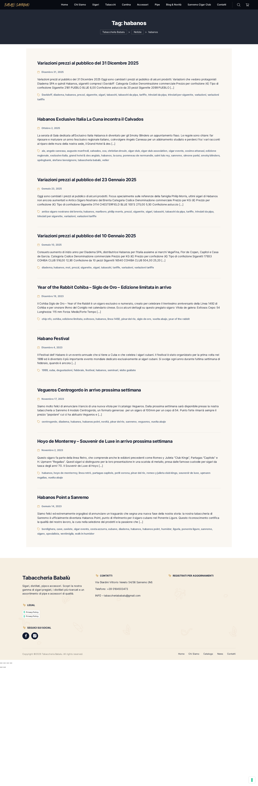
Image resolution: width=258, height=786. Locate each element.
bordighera (48, 529)
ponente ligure (191, 529)
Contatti (231, 653)
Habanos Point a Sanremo (63, 497)
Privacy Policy (32, 612)
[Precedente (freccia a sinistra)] (1, 667)
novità (105, 421)
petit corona (122, 472)
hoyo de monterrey (65, 472)
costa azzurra (98, 529)
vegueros (144, 421)
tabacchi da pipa (128, 94)
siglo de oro (144, 318)
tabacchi (112, 94)
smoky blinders (210, 155)
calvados (95, 150)
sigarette (91, 94)
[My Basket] (247, 4)
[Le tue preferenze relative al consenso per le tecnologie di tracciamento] (252, 780)
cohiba (57, 318)
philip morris (115, 211)
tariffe (143, 94)
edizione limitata (72, 318)
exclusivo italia (59, 155)
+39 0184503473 (117, 588)
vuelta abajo (160, 318)
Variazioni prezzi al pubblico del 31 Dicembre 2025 (88, 63)
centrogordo (49, 421)
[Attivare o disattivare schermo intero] (4, 663)
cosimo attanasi (194, 150)
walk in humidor (84, 533)
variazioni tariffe (87, 216)
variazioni (200, 94)
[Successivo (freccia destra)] (4, 667)
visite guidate (128, 370)
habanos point (91, 421)
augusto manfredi (78, 150)
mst (68, 267)
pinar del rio (128, 318)
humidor (166, 529)
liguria (176, 529)
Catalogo (208, 653)
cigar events (176, 150)
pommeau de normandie (138, 155)
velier (105, 160)
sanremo (176, 155)
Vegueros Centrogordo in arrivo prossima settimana (89, 389)
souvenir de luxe (189, 472)
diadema (58, 94)
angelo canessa (56, 150)
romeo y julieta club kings (162, 472)
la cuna (117, 155)
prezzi (81, 94)
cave (59, 529)
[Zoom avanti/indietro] (1, 663)
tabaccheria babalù (89, 160)
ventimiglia (67, 533)
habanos (70, 94)
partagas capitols (103, 472)
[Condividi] (7, 663)
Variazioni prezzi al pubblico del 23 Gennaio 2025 (86, 179)
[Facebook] (25, 635)
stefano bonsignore (64, 160)
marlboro (101, 211)
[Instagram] (34, 635)
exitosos (89, 318)
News (220, 653)
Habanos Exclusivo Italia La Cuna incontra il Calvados (90, 119)
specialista (52, 533)
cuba (52, 370)
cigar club (134, 150)
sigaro (41, 533)
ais (43, 150)
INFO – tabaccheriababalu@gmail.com (117, 595)
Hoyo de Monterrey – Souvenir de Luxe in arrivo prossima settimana (104, 441)
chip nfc (46, 318)
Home (181, 653)
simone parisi (191, 155)
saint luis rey (162, 155)
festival (89, 370)
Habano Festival (53, 338)
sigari (102, 94)
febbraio (79, 370)
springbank (44, 160)
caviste (68, 529)
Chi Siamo (193, 653)
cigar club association (154, 150)
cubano (112, 529)
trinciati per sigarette (180, 94)
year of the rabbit (179, 318)
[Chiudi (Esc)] (11, 663)
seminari (113, 370)
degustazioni (64, 370)
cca (104, 150)
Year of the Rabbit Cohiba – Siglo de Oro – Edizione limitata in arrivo (104, 287)
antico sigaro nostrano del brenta (62, 211)
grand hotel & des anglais (84, 155)
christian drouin (117, 150)
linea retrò (85, 472)
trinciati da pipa (157, 94)
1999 (45, 370)
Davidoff (47, 94)
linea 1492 (113, 318)
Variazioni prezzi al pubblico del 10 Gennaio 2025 (86, 235)
